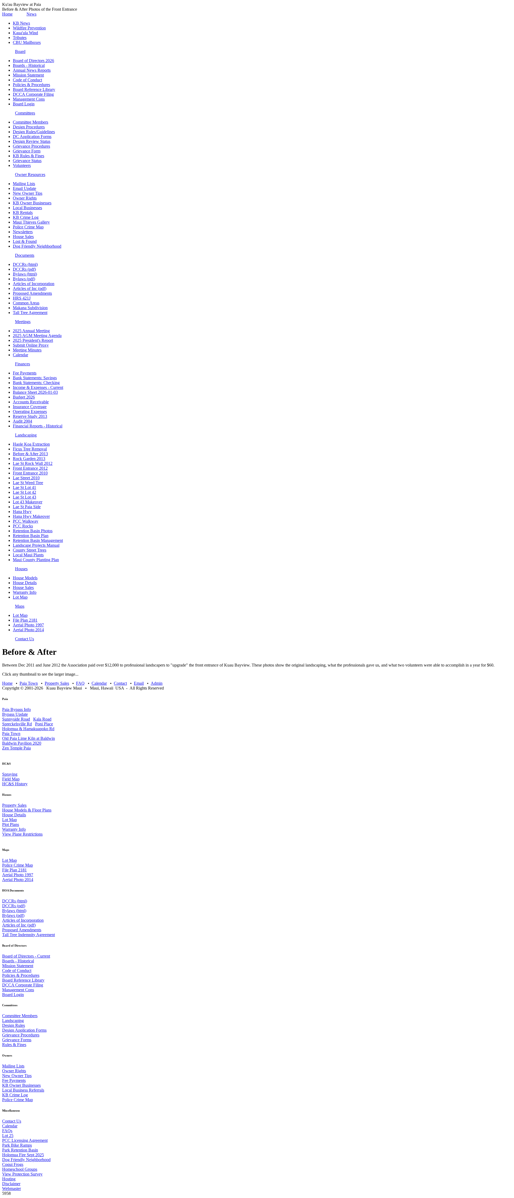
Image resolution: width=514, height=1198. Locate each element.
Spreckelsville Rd (17, 724)
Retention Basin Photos (32, 531)
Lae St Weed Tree (28, 482)
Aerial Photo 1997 (28, 625)
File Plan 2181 (25, 620)
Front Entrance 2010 (30, 473)
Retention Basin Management (38, 540)
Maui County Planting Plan (36, 559)
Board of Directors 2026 (33, 60)
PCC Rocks (23, 526)
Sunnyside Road (16, 719)
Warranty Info (24, 592)
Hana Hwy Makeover (31, 516)
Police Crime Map (28, 227)
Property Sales (57, 683)
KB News (21, 23)
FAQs (7, 1130)
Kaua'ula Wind (25, 32)
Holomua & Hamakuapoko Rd (28, 728)
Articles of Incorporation (33, 283)
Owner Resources (30, 174)
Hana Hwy (22, 511)
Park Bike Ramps (17, 1145)
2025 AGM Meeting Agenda (37, 335)
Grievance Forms (16, 1040)
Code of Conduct (27, 80)
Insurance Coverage (30, 406)
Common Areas (26, 303)
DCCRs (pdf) (24, 269)
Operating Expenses (30, 411)
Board (20, 51)
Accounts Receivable (31, 402)
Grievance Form (26, 151)
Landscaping (26, 435)
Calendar (20, 355)
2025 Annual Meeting (31, 330)
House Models (25, 578)
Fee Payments (24, 373)
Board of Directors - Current (26, 956)
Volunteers (22, 165)
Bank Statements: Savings (35, 378)
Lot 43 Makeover (27, 502)
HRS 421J (22, 298)
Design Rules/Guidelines (34, 131)
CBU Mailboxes (27, 42)
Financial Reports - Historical (37, 426)
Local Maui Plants (28, 555)
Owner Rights (25, 198)
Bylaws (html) (25, 274)
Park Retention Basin (20, 1150)
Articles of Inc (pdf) (29, 288)
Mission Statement (28, 75)
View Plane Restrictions (22, 834)
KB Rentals (23, 212)
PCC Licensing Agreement (25, 1140)
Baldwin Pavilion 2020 (21, 743)
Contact (120, 683)
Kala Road (42, 719)
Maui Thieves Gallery (31, 222)
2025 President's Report (33, 340)
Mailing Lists (24, 183)
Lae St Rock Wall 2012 (32, 463)
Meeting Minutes (27, 350)
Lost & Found (25, 241)
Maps (19, 606)
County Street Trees (29, 550)
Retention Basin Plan (30, 535)
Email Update (24, 188)
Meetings (23, 321)
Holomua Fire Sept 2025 (23, 1155)
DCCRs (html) (25, 264)
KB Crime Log (26, 217)
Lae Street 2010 (26, 478)
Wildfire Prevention (29, 28)
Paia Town (29, 683)
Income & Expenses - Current (38, 387)
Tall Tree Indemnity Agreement (28, 934)
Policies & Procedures (31, 84)
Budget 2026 (24, 397)
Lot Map (20, 597)
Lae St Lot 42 (24, 492)
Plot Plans (10, 824)
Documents (24, 255)
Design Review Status (31, 141)
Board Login (24, 104)
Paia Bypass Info (16, 709)
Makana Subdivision (30, 307)
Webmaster (11, 1188)
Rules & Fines (14, 1044)
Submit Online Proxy (31, 345)
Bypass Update (15, 714)
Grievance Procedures (31, 146)
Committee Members (30, 122)
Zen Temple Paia (16, 748)
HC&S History (15, 784)
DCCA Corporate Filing (33, 94)
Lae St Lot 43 (24, 497)
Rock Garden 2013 (29, 458)
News (31, 14)
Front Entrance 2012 (30, 468)
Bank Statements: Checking (36, 382)
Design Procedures (29, 127)
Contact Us (24, 639)
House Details (25, 582)
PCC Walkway (25, 521)
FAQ (80, 683)
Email (139, 683)
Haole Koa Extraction (31, 444)
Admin (156, 683)
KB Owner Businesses (32, 203)
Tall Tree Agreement (30, 312)
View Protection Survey (22, 1174)
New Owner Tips (27, 193)
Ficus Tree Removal (30, 449)
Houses (21, 569)
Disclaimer (11, 1183)
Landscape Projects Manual (36, 545)
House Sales (23, 236)
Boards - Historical (29, 65)
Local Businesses (27, 207)
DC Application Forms (32, 136)
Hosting (9, 1179)
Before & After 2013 (30, 453)
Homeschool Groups (19, 1169)
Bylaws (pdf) (24, 279)
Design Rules (13, 1025)
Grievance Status (27, 160)
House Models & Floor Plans (26, 810)
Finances (22, 364)
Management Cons (29, 99)
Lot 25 (7, 1135)
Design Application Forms (24, 1030)
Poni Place (44, 724)
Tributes (20, 37)
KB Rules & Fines (28, 156)
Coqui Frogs (12, 1164)
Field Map (11, 779)
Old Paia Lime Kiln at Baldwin (28, 738)
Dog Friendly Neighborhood (37, 246)
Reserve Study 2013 (30, 416)
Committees (25, 113)
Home (7, 14)
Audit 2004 (22, 421)
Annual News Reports (32, 70)
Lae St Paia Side (27, 506)
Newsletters (23, 231)
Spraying (9, 774)
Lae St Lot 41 (24, 487)
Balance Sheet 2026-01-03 (35, 392)
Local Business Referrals (23, 1090)
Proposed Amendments (32, 293)
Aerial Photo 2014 (28, 629)
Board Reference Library (34, 89)
